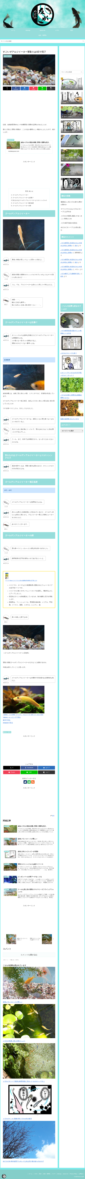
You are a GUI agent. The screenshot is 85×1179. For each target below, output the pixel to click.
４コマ (53, 1173)
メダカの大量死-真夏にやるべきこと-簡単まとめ (71, 217)
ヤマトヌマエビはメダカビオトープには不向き (71, 210)
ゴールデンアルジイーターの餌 (21, 205)
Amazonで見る (8, 723)
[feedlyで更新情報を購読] (29, 782)
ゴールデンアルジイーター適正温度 (23, 203)
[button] (83, 41)
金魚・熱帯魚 (8, 732)
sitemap (59, 1173)
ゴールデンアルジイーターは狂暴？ (23, 197)
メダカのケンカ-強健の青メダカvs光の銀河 (17, 1119)
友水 (76, 245)
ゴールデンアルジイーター (20, 195)
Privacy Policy (73, 1173)
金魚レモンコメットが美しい (12, 1002)
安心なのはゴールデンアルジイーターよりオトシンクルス (29, 200)
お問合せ (81, 1173)
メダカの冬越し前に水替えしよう (14, 1041)
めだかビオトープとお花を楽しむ (71, 229)
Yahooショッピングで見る (12, 717)
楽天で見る (6, 720)
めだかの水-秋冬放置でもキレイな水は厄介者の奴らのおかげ (23, 1161)
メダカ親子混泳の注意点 (69, 223)
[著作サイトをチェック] (25, 782)
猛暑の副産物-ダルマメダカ (69, 419)
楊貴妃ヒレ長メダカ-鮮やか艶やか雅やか (71, 203)
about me (65, 1173)
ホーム (30, 1173)
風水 (40, 1173)
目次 (26, 191)
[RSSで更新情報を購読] (33, 782)
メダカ (35, 1173)
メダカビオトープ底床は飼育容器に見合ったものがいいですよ (24, 1081)
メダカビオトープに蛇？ (68, 353)
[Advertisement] (29, 104)
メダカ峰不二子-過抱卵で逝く (70, 274)
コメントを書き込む (29, 955)
